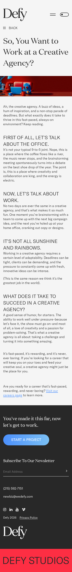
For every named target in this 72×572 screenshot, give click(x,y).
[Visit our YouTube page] (17, 509)
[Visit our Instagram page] (4, 509)
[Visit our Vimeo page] (23, 509)
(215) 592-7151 (13, 488)
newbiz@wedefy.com (18, 496)
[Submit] (65, 471)
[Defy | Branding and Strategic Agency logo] (15, 14)
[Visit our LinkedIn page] (10, 509)
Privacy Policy (29, 517)
